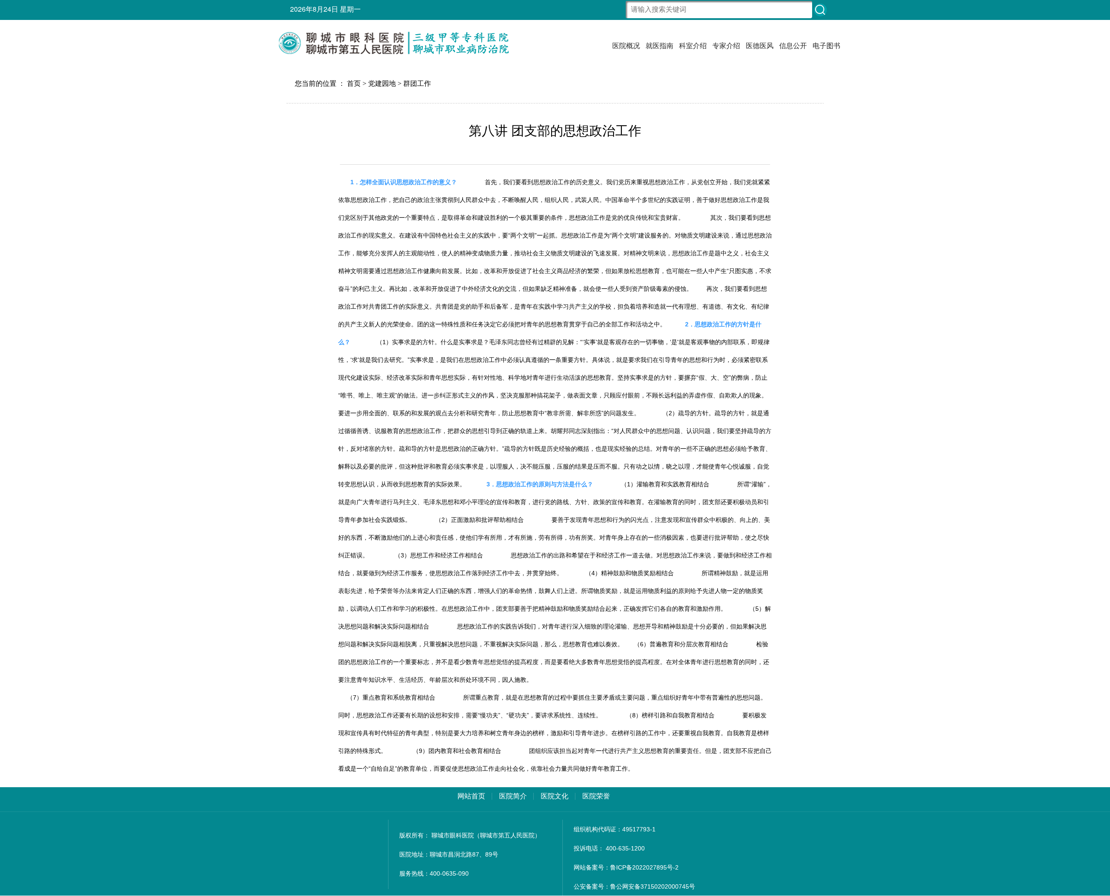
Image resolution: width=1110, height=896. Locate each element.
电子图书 (826, 45)
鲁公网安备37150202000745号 (652, 886)
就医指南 (659, 45)
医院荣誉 (596, 796)
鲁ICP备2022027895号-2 (644, 867)
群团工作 (417, 83)
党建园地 (382, 83)
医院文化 (554, 796)
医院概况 (626, 45)
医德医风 (760, 45)
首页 (354, 83)
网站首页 (471, 796)
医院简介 (513, 796)
